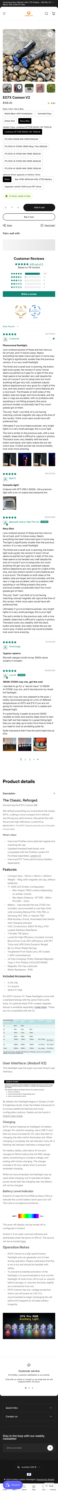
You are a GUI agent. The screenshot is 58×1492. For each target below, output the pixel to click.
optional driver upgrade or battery (21, 174)
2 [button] (25, 759)
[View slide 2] (29, 1388)
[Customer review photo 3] (40, 459)
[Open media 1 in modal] (50, 34)
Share (9, 225)
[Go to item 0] (7, 88)
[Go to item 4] (40, 88)
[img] (9, 334)
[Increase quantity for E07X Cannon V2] (18, 207)
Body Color (13, 109)
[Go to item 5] (51, 88)
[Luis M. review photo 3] (40, 744)
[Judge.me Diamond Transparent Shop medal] (35, 310)
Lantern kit (35, 855)
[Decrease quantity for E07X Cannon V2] (6, 207)
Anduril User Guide (13, 1116)
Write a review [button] (29, 294)
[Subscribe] (50, 1448)
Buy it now (29, 217)
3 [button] (30, 759)
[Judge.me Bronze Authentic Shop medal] (20, 310)
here (23, 1241)
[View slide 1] (25, 1388)
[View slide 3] (32, 1388)
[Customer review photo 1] (9, 459)
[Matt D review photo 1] (9, 503)
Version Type (27, 127)
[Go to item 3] (29, 88)
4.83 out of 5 (36, 264)
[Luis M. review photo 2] (25, 744)
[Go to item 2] (18, 88)
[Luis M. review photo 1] (9, 744)
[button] (16, 274)
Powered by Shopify (45, 1479)
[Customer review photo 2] (25, 459)
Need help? (50, 225)
